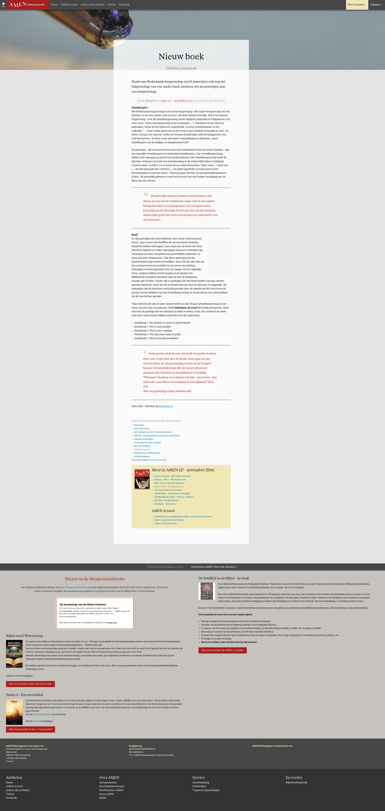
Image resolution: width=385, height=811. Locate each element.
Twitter (111, 5)
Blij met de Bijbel (142, 446)
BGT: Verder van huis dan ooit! (169, 483)
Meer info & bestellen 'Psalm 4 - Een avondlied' (30, 729)
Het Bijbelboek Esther (174, 497)
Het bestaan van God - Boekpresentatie (152, 432)
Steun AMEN (106, 794)
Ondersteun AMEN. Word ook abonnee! (213, 567)
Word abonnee (356, 5)
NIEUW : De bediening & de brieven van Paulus (157, 436)
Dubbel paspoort (142, 456)
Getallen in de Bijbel (143, 439)
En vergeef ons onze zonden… (168, 490)
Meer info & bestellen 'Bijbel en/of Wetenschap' (30, 684)
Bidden (170, 480)
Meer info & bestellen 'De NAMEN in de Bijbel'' (223, 650)
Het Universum (141, 429)
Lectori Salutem (172, 476)
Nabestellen (199, 786)
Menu (3, 6)
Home (54, 5)
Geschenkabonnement (111, 786)
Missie (102, 798)
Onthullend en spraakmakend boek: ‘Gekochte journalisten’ (183, 517)
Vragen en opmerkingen (206, 790)
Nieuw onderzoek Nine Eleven (169, 520)
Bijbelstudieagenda (296, 782)
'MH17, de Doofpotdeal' (165, 523)
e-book (36, 721)
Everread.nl (165, 406)
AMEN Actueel (69, 5)
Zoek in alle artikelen (92, 5)
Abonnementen (108, 782)
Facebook (124, 5)
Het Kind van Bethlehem (166, 500)
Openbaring (172, 494)
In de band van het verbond (147, 443)
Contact (9, 761)
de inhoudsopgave (42, 714)
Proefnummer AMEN (111, 790)
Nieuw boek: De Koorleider (147, 453)
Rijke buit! (139, 425)
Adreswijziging (200, 782)
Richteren (164, 504)
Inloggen (375, 5)
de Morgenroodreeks (74, 587)
